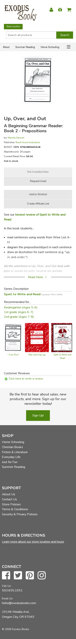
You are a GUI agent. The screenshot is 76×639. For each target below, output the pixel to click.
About (6, 47)
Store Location (13, 26)
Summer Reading (25, 47)
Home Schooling (50, 47)
